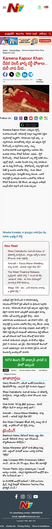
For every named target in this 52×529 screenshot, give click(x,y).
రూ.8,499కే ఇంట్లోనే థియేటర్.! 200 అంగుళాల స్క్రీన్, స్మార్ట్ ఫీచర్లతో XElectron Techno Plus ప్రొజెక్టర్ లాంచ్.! (23, 484)
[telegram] (31, 75)
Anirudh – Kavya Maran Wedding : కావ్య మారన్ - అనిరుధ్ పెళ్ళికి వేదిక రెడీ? (26, 265)
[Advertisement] (26, 207)
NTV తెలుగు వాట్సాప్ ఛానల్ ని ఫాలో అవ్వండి (26, 362)
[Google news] (36, 118)
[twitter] (12, 75)
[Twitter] (25, 119)
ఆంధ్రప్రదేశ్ (9, 33)
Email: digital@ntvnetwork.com (26, 516)
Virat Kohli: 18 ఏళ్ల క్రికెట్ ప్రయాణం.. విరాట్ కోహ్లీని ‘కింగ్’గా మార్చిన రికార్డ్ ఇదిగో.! (22, 406)
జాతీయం (43, 33)
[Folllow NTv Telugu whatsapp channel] (39, 7)
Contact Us (10, 526)
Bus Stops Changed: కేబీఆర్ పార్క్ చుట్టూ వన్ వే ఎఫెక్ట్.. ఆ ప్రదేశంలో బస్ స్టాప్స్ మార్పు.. (25, 423)
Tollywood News (10, 374)
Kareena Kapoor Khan (27, 370)
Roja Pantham (39, 81)
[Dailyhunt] (46, 118)
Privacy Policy (24, 526)
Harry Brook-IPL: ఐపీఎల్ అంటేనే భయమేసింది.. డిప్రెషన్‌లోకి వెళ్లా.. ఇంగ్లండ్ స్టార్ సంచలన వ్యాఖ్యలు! (24, 384)
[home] (1, 33)
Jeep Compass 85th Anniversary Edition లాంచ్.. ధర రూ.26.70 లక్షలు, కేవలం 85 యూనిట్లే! (25, 461)
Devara (13, 370)
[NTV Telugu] (15, 7)
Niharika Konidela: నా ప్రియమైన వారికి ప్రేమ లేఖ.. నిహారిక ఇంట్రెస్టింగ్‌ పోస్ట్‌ (25, 234)
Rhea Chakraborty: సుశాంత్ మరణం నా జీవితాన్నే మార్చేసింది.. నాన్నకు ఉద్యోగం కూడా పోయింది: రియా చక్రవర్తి (27, 254)
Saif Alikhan (43, 370)
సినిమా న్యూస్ (31, 33)
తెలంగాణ (20, 33)
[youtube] (35, 497)
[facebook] (5, 75)
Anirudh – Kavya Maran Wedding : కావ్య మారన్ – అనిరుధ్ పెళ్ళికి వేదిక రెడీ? (23, 414)
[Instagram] (20, 119)
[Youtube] (31, 119)
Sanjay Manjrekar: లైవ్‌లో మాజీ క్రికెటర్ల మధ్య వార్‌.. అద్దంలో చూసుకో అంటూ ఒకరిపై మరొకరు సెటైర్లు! (23, 451)
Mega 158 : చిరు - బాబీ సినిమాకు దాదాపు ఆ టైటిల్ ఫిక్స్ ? (26, 289)
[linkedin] (24, 75)
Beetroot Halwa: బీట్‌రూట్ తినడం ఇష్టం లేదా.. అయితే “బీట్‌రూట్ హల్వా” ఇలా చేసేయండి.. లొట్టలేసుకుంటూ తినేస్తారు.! (24, 438)
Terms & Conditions (40, 526)
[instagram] (23, 497)
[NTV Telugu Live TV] (46, 7)
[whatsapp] (18, 75)
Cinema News (14, 50)
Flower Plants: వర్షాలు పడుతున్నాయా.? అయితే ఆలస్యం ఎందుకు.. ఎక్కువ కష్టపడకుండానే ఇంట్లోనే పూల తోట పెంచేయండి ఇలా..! (26, 472)
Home (5, 50)
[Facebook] (15, 119)
